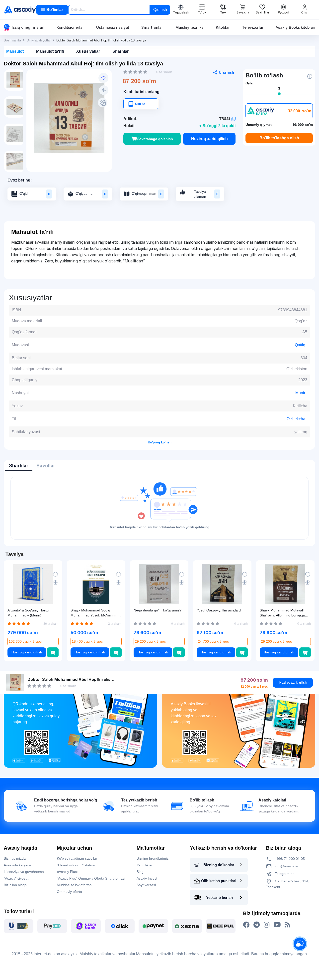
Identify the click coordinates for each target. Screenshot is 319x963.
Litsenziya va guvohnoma (24, 872)
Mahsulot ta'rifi (50, 51)
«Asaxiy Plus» (68, 872)
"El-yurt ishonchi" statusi (76, 865)
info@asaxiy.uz (287, 866)
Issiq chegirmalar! (28, 27)
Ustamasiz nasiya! (112, 27)
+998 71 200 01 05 (289, 859)
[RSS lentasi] (287, 925)
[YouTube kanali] (277, 925)
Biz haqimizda (15, 858)
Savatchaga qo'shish (155, 139)
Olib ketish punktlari (218, 881)
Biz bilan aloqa (15, 885)
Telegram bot (285, 874)
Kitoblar (223, 27)
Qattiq (300, 345)
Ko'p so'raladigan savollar (77, 858)
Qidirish (160, 9)
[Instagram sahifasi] (266, 925)
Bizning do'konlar (218, 865)
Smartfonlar (152, 27)
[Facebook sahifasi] (246, 925)
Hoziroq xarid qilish (209, 139)
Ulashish (226, 72)
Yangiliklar (145, 865)
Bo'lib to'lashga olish (279, 138)
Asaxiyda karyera (17, 865)
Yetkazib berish (219, 897)
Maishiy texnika (189, 27)
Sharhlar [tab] (18, 466)
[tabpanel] (159, 508)
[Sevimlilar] (103, 78)
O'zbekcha (296, 419)
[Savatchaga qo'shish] (52, 652)
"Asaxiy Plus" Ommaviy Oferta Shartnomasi (91, 878)
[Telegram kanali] (256, 925)
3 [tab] (279, 88)
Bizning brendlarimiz (152, 858)
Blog (140, 872)
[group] (69, 118)
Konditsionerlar (70, 27)
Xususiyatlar (88, 51)
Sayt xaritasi (146, 885)
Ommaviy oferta (69, 892)
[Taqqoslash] (103, 90)
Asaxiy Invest (147, 878)
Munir (300, 393)
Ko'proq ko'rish (159, 442)
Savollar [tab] (45, 466)
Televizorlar (252, 27)
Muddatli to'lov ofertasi (74, 885)
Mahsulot (15, 51)
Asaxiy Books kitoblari (295, 27)
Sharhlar (120, 51)
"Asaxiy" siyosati (16, 878)
